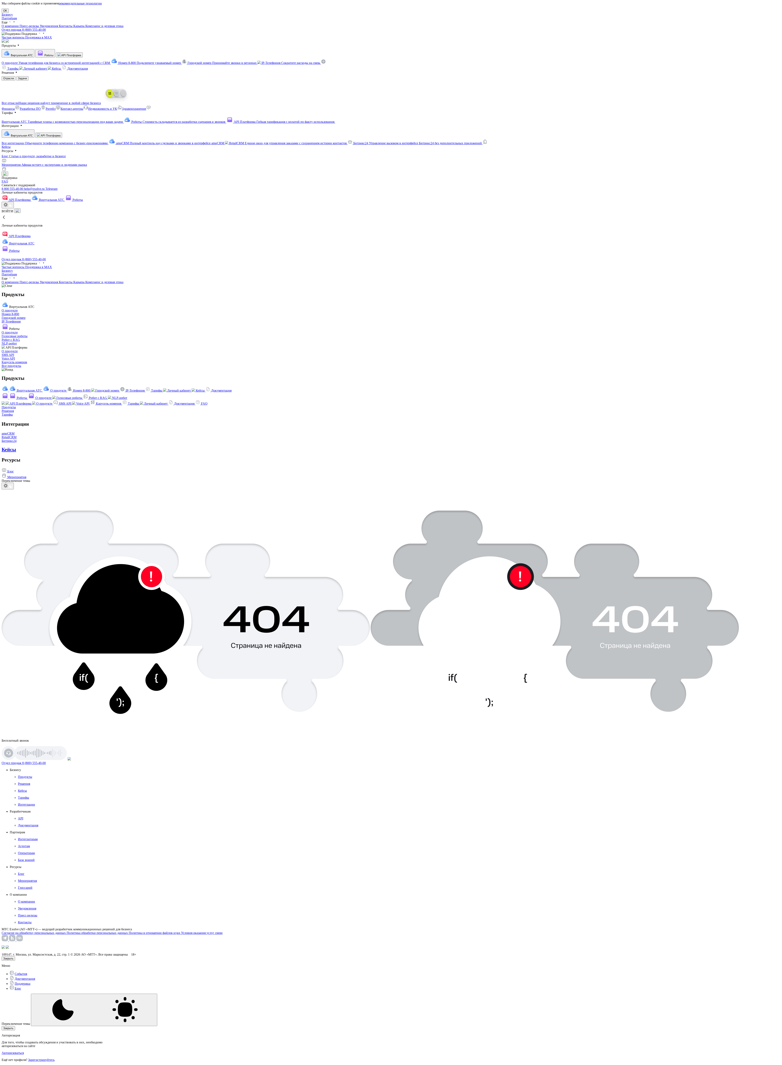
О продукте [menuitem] (56, 63)
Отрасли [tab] (8, 78)
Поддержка (22, 983)
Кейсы (6, 147)
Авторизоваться (13, 1053)
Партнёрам (9, 18)
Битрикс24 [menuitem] (418, 143)
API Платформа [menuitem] (284, 121)
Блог (18, 988)
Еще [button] (5, 22)
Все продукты (11, 366)
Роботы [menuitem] (178, 121)
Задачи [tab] (22, 78)
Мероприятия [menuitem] (44, 164)
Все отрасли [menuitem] (51, 103)
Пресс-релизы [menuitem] (30, 26)
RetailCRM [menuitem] (288, 143)
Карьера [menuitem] (79, 26)
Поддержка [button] (29, 33)
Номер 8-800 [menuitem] (150, 63)
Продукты (9, 407)
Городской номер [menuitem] (222, 63)
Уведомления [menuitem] (49, 26)
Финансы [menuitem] (8, 108)
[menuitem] (10, 68)
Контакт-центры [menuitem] (71, 108)
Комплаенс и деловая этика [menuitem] (104, 26)
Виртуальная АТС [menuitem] (63, 121)
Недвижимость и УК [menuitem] (102, 108)
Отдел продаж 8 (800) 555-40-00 (24, 29)
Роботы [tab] (48, 55)
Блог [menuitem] (34, 156)
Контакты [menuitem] (66, 26)
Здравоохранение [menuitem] (134, 108)
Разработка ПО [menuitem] (30, 108)
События (21, 974)
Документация (25, 978)
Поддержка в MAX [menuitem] (38, 37)
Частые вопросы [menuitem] (13, 37)
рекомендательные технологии (80, 3)
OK (5, 10)
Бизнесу (7, 14)
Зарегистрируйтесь (41, 1060)
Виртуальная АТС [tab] (21, 55)
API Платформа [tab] (71, 55)
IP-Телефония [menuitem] (291, 63)
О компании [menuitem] (11, 26)
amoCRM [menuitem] (170, 143)
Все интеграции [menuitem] (55, 143)
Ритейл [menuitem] (51, 108)
